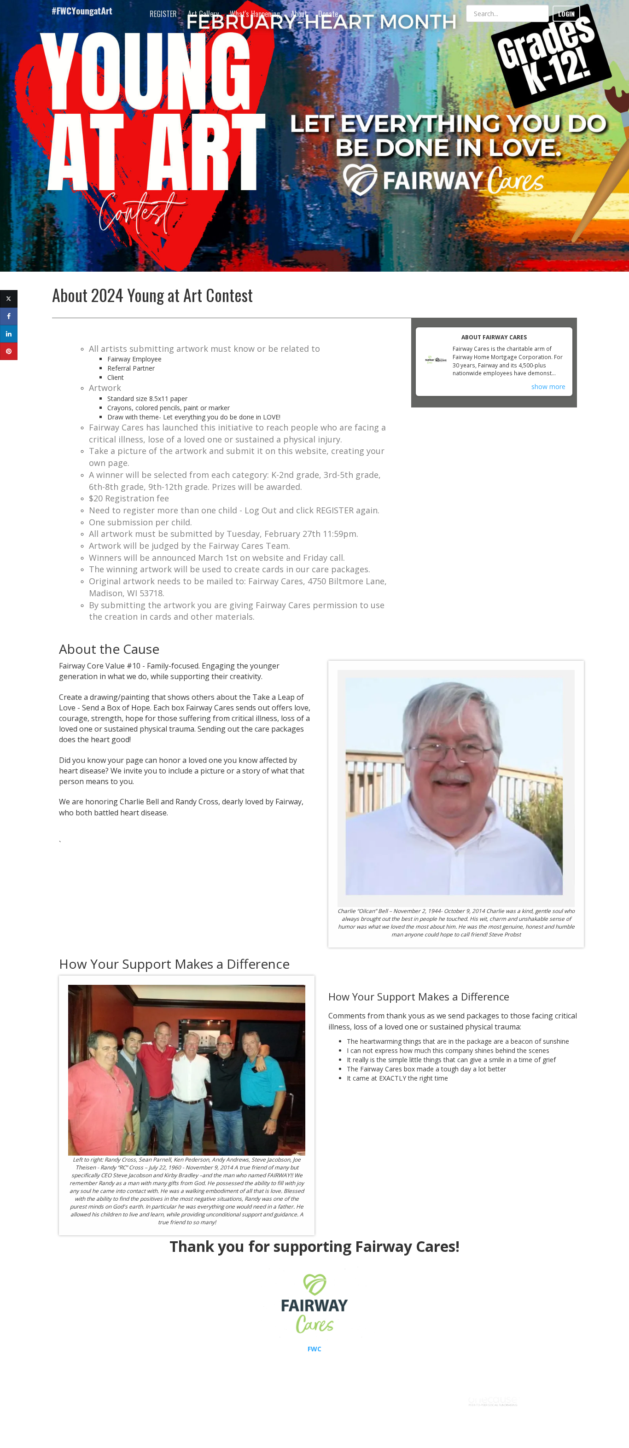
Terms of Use (475, 1424)
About (299, 13)
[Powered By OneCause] (493, 1400)
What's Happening (255, 13)
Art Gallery (203, 13)
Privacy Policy (513, 1424)
